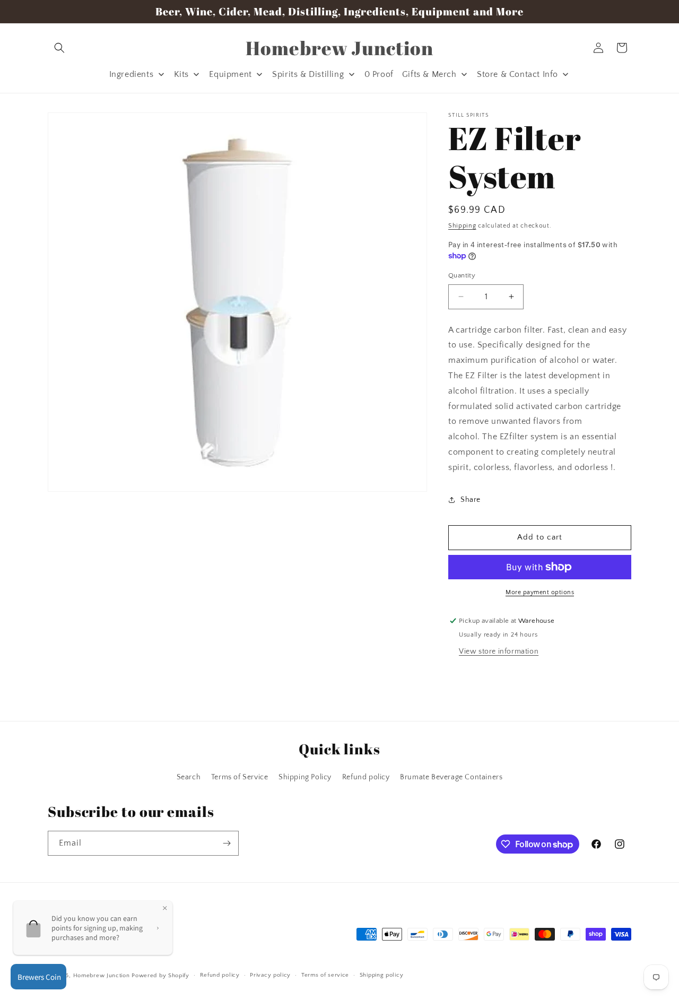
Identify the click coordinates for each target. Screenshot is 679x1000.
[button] (59, 47)
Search (189, 777)
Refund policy (366, 777)
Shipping (462, 225)
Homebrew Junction (101, 975)
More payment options (540, 592)
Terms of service (325, 975)
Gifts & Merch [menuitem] (429, 74)
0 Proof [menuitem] (379, 74)
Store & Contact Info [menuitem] (517, 74)
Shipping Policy (305, 777)
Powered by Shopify (160, 975)
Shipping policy (382, 975)
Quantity (461, 275)
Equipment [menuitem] (230, 74)
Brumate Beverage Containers (451, 777)
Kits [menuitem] (181, 74)
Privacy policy (270, 975)
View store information (498, 651)
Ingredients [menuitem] (131, 74)
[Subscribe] (226, 843)
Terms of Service (239, 777)
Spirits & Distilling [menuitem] (308, 74)
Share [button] (470, 499)
